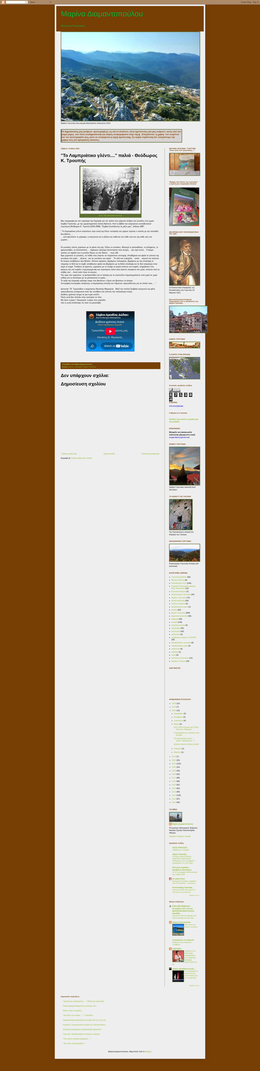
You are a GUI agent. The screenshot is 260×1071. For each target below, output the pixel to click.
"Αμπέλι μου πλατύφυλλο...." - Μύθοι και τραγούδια (83, 1001)
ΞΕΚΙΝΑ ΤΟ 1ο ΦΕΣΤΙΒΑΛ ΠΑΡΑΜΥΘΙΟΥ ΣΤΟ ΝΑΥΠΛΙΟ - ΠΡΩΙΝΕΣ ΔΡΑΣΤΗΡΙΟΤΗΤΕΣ (184, 957)
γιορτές (70, 367)
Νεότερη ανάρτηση (69, 454)
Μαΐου (177, 724)
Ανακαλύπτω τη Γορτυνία (183, 940)
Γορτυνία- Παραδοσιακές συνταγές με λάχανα (81, 1034)
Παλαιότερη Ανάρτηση (150, 454)
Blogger (148, 1052)
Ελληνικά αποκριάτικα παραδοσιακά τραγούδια (82, 1029)
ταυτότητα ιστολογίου (180, 658)
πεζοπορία (175, 649)
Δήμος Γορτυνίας (179, 854)
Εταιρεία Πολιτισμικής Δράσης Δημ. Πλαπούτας (183, 587)
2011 (174, 799)
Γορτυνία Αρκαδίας (179, 577)
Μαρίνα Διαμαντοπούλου (102, 13)
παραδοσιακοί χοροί (179, 646)
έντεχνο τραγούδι (178, 604)
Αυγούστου (179, 721)
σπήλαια (174, 652)
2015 (174, 785)
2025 (174, 707)
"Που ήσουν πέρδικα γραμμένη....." (77, 1039)
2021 (174, 764)
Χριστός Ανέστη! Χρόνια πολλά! (186, 744)
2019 (174, 771)
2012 (174, 795)
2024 (174, 710)
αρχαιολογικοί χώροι (179, 607)
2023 (174, 757)
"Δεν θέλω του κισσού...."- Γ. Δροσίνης (78, 1015)
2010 (174, 802)
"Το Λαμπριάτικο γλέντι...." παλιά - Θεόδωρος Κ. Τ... (184, 739)
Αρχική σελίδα (109, 454)
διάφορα (174, 619)
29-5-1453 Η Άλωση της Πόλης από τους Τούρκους (186, 728)
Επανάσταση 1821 (178, 583)
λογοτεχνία (175, 631)
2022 (174, 760)
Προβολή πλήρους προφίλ (180, 836)
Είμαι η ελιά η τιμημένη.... (73, 1011)
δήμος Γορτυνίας (178, 613)
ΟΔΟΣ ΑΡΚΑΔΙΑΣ (179, 848)
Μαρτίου (177, 752)
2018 (174, 774)
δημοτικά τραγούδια (179, 616)
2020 (174, 767)
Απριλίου (178, 749)
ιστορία (174, 622)
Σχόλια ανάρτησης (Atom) (81, 458)
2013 (174, 792)
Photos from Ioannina (181, 922)
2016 (174, 781)
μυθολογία (175, 634)
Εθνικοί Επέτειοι (177, 580)
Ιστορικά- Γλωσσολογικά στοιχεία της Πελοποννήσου (84, 1025)
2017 (174, 778)
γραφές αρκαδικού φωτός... (183, 969)
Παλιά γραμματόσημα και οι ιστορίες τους (79, 1006)
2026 (174, 703)
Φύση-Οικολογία (178, 601)
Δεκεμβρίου (179, 713)
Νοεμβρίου (178, 717)
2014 (174, 788)
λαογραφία (78, 367)
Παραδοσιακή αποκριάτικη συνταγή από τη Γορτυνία (84, 1020)
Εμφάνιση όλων (194, 895)
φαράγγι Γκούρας (178, 661)
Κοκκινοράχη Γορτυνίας (181, 594)
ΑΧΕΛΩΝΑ (176, 949)
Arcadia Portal (178, 879)
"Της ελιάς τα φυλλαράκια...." (74, 1043)
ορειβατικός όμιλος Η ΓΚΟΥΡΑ (183, 637)
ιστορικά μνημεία (178, 625)
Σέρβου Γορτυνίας (89, 367)
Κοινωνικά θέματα (178, 591)
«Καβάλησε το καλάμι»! (180, 850)
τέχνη (173, 655)
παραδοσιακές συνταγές (181, 643)
